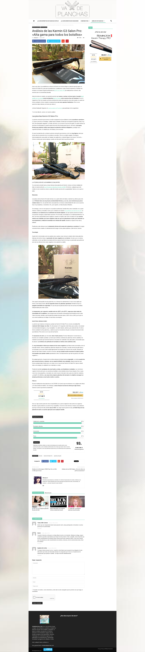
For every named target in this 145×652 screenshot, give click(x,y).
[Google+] (44, 486)
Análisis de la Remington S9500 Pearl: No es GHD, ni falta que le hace (44, 469)
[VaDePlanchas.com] (72, 9)
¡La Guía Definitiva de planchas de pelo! (48, 21)
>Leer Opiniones (42, 398)
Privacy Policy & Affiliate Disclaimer (105, 648)
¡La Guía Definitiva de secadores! (70, 21)
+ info (51, 639)
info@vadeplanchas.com (48, 645)
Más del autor (48, 492)
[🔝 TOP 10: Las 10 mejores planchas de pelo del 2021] (40, 501)
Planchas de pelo (44, 27)
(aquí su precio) (57, 98)
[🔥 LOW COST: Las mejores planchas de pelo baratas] (76, 501)
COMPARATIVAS (84, 21)
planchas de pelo (57, 455)
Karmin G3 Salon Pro (48, 455)
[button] (111, 21)
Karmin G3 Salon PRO (59, 90)
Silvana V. (36, 37)
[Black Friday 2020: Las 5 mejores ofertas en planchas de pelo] (58, 501)
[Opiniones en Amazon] (42, 394)
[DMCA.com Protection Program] (47, 650)
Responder (39, 528)
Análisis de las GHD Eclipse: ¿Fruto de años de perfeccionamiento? (73, 469)
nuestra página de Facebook (55, 108)
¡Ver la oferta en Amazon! (76, 395)
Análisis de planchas (97, 21)
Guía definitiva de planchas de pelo (73, 210)
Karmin (40, 455)
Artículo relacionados (38, 492)
